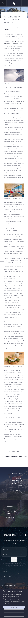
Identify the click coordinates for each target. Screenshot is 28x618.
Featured (14, 456)
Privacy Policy (8, 565)
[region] (14, 603)
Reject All (14, 615)
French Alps (23, 456)
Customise (14, 611)
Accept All (14, 607)
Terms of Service (16, 565)
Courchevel (6, 456)
